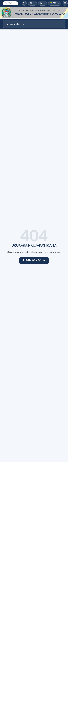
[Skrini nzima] (24, 3)
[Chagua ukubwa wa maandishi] (32, 3)
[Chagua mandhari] (42, 3)
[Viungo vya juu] (65, 3)
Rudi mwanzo (32, 260)
